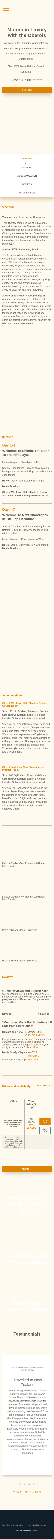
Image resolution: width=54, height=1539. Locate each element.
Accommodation (27, 176)
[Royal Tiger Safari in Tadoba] (27, 1296)
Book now (27, 90)
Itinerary (27, 167)
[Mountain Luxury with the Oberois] (27, 1249)
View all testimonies (27, 1492)
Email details (44, 1085)
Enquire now (45, 1130)
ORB (36, 1531)
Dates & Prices (27, 193)
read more (32, 1047)
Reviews (27, 184)
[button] (20, 1484)
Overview (27, 158)
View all (26, 1169)
